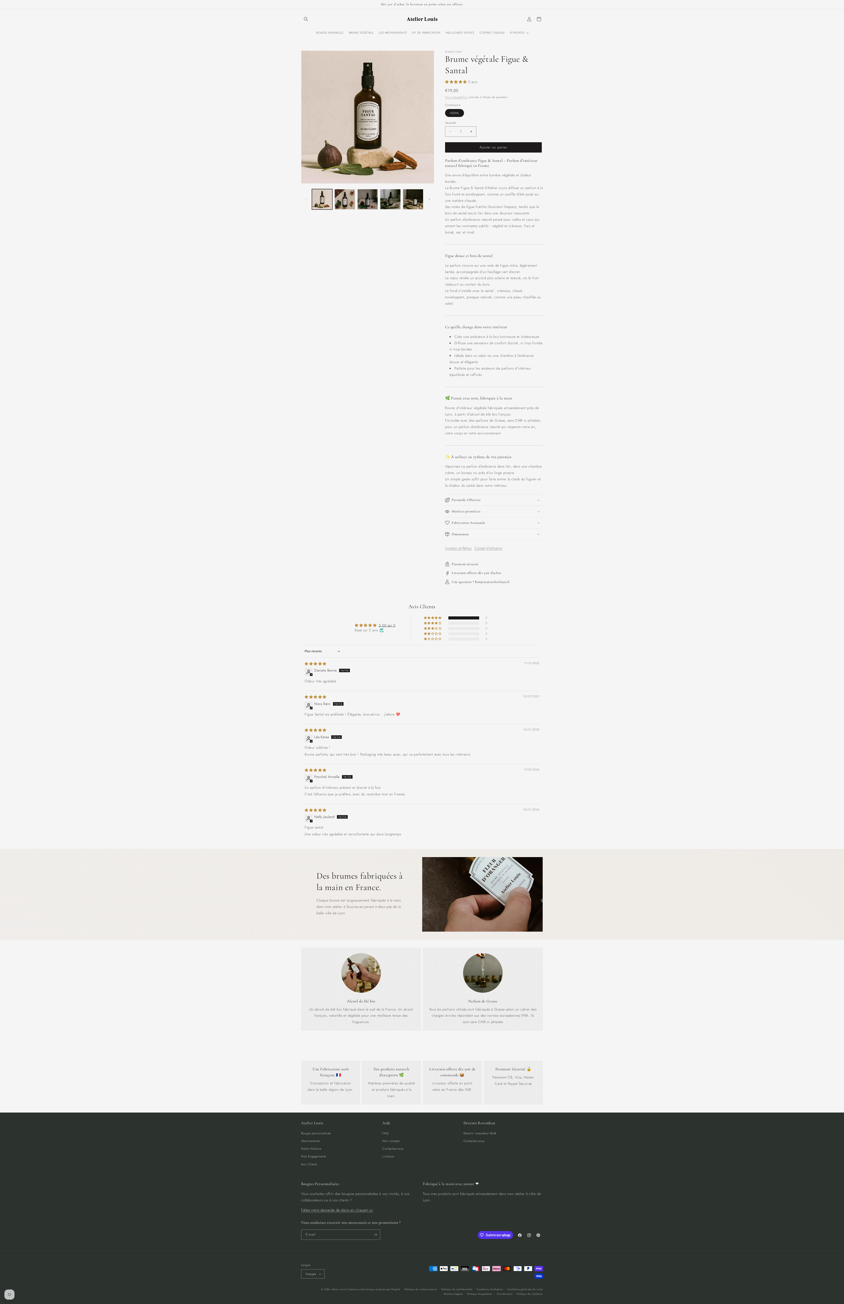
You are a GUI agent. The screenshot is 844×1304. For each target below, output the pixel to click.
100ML (454, 113)
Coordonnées (505, 1294)
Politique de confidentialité (457, 1289)
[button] (306, 19)
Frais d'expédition (456, 97)
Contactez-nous (392, 1148)
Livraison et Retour (458, 548)
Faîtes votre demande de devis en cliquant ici (337, 1210)
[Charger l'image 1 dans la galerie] (322, 199)
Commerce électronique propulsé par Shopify (373, 1289)
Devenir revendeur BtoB (480, 1133)
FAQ (385, 1133)
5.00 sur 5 (387, 625)
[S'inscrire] (375, 1234)
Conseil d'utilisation (488, 548)
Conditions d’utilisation (490, 1289)
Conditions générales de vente (525, 1289)
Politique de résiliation (530, 1294)
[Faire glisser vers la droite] (429, 199)
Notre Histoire (311, 1148)
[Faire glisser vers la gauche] (306, 199)
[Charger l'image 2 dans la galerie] (345, 199)
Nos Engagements (313, 1156)
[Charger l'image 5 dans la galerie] (413, 199)
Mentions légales (453, 1294)
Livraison (388, 1156)
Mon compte (391, 1141)
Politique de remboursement (420, 1289)
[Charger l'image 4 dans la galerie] (390, 199)
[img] (315, 663)
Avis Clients (309, 1164)
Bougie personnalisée (316, 1133)
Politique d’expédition (479, 1294)
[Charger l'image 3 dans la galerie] (367, 199)
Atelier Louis (339, 1289)
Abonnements (310, 1141)
